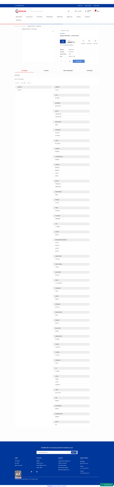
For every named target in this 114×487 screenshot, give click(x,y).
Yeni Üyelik (17, 461)
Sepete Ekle (78, 61)
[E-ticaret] (57, 486)
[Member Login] (85, 11)
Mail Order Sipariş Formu (63, 469)
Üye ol (88, 11)
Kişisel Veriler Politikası (63, 467)
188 (24, 82)
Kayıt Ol (74, 452)
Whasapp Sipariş (107, 484)
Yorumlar (46, 70)
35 (30, 82)
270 (18, 82)
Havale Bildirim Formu (41, 465)
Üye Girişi (17, 463)
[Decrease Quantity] (61, 61)
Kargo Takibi (39, 467)
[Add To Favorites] (52, 31)
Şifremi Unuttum (18, 465)
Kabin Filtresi (71, 49)
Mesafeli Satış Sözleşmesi (64, 461)
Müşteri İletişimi (88, 5)
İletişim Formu (40, 463)
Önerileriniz (90, 70)
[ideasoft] (50, 486)
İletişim (38, 461)
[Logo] (21, 11)
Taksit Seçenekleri (68, 70)
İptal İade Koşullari (62, 465)
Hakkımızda (80, 5)
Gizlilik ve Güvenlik (62, 463)
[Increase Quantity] (69, 61)
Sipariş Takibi (96, 5)
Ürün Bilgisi (24, 70)
